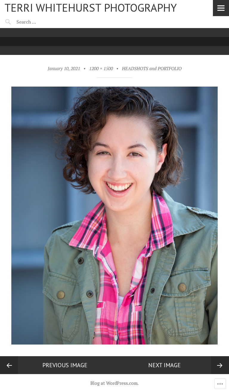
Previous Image (64, 365)
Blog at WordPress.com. (114, 383)
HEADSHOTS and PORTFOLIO (152, 68)
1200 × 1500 (101, 68)
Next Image (164, 365)
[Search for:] (41, 22)
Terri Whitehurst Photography (90, 7)
